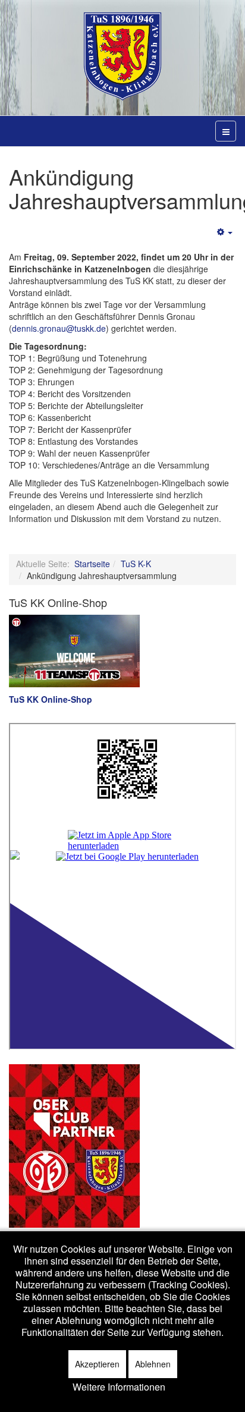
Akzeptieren (97, 1364)
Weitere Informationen (119, 1387)
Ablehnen (153, 1364)
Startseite (92, 564)
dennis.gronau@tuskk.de (59, 328)
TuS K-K (136, 564)
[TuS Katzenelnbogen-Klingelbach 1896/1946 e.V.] (122, 56)
